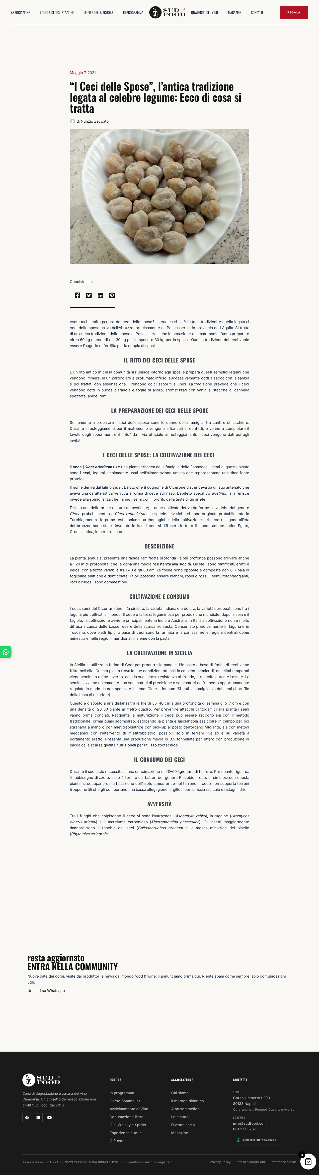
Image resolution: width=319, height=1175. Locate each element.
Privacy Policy (220, 1162)
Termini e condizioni (250, 1162)
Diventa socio (183, 1125)
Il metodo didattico (187, 1101)
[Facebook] (26, 1117)
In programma (122, 1093)
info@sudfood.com (250, 1123)
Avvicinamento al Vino (129, 1109)
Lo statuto (180, 1117)
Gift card (117, 1141)
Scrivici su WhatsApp (259, 1140)
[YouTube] (49, 1117)
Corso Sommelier (125, 1101)
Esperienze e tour (125, 1133)
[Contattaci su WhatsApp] (5, 652)
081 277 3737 (244, 1129)
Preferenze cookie (283, 1162)
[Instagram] (38, 1117)
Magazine (179, 1133)
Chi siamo (180, 1093)
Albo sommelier (185, 1109)
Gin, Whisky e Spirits (128, 1125)
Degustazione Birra (126, 1117)
